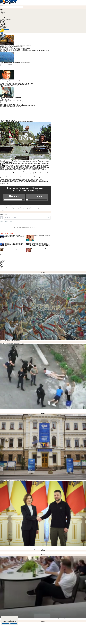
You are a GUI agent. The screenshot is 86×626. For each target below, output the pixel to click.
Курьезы (1, 86)
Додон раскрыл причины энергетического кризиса (9, 65)
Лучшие (6, 221)
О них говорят (2, 69)
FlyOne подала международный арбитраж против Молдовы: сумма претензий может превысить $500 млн (51, 618)
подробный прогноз (3, 255)
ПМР (5, 210)
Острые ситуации (3, 51)
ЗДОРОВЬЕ (2, 12)
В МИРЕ (1, 13)
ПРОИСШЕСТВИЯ (3, 22)
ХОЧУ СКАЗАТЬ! (3, 27)
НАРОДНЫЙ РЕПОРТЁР (5, 18)
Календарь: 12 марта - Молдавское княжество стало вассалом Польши (13, 208)
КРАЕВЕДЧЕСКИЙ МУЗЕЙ (5, 14)
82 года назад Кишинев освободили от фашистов (40, 549)
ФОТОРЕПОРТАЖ (3, 26)
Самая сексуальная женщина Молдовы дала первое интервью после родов (14, 84)
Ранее (11, 221)
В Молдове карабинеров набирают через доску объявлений (11, 101)
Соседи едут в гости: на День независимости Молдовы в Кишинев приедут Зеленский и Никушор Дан (43, 273)
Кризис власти (3, 34)
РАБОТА (7, 29)
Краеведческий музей (4, 120)
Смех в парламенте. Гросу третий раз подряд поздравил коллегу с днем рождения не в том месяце (19, 102)
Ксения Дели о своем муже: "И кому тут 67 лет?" (9, 85)
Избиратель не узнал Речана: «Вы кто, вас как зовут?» (10, 100)
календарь (2, 210)
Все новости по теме (4, 47)
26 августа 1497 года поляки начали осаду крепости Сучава (11, 340)
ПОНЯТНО (9, 623)
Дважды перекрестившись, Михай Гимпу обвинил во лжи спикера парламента (15, 48)
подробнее (10, 255)
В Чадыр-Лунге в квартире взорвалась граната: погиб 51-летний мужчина (13, 343)
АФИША (1, 11)
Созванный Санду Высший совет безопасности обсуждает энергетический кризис (15, 66)
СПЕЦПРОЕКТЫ (3, 24)
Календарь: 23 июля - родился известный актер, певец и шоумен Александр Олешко (16, 83)
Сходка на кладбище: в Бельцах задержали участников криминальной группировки (14, 409)
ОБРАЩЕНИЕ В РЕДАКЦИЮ (5, 19)
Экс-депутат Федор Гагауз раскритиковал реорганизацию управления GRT (72, 273)
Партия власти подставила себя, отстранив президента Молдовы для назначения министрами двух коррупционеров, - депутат (24, 50)
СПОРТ (1, 25)
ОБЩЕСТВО (2, 20)
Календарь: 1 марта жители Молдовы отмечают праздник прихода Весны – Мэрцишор (16, 207)
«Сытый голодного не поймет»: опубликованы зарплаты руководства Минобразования (15, 480)
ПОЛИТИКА (2, 21)
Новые (1, 221)
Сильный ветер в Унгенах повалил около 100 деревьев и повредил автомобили (14, 273)
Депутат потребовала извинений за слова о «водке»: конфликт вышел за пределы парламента (42, 622)
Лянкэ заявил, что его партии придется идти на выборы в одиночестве (13, 49)
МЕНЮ (1, 9)
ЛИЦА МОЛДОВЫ (3, 17)
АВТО (1, 10)
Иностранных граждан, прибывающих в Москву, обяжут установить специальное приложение (45, 409)
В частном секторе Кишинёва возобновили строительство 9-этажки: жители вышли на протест (16, 549)
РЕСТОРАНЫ (2, 23)
